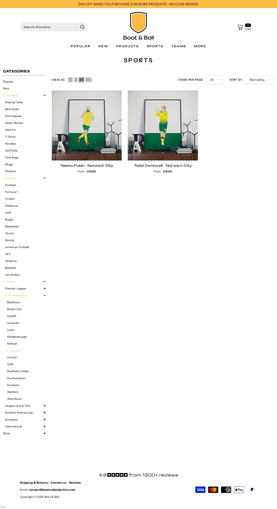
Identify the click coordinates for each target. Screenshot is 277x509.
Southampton (16, 378)
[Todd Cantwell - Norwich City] (163, 125)
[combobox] (49, 26)
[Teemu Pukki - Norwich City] (87, 125)
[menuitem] (24, 81)
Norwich (15, 350)
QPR (10, 364)
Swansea (13, 385)
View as (58, 80)
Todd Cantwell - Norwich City (163, 166)
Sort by (236, 80)
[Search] (53, 26)
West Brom (14, 399)
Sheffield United (18, 371)
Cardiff (11, 316)
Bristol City (14, 309)
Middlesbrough (17, 337)
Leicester (13, 323)
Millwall (12, 343)
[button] (24, 95)
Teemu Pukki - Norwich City (86, 166)
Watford (12, 392)
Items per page (190, 80)
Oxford (12, 357)
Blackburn (13, 302)
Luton (11, 330)
